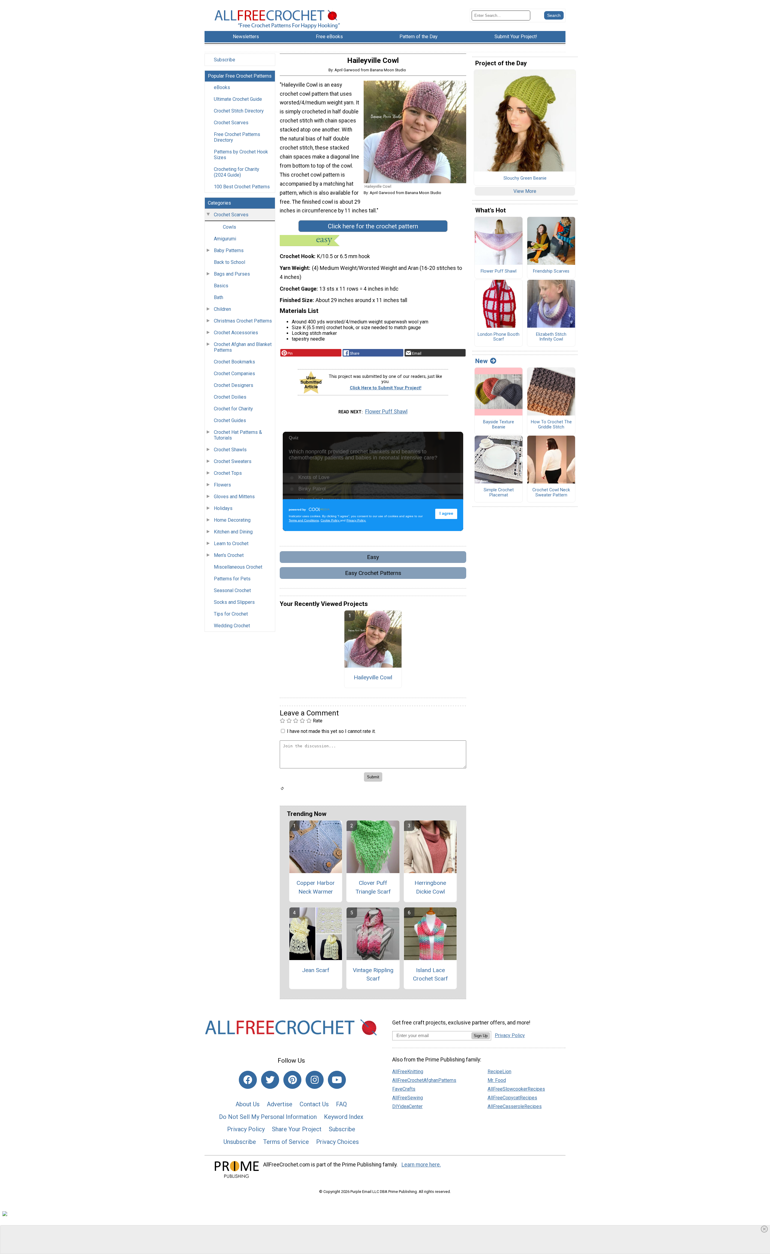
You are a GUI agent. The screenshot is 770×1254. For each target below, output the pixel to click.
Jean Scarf (315, 970)
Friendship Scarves (551, 271)
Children (222, 309)
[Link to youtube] (337, 1080)
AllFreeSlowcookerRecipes (516, 1089)
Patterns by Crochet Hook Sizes (241, 154)
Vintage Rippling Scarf (373, 974)
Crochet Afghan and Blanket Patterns (243, 347)
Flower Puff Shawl (386, 412)
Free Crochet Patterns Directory (237, 137)
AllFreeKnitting (407, 1071)
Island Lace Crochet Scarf (430, 974)
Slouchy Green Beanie (525, 178)
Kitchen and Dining (233, 532)
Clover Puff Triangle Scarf (373, 887)
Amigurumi (225, 239)
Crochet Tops (228, 473)
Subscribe (224, 60)
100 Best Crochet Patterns (242, 187)
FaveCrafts (403, 1089)
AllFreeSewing (407, 1098)
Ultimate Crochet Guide (238, 99)
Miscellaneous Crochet (238, 567)
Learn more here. (421, 1165)
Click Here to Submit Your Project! (385, 388)
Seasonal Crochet (232, 590)
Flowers (222, 485)
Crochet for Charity (233, 409)
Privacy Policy (246, 1129)
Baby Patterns (229, 250)
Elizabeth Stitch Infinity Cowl (551, 337)
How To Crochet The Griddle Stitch (551, 425)
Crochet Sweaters (232, 461)
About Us (248, 1104)
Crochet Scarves (231, 122)
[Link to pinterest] (292, 1080)
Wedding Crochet (232, 626)
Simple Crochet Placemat (499, 493)
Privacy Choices (337, 1141)
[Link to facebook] (248, 1080)
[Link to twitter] (270, 1080)
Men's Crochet (229, 555)
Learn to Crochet (231, 543)
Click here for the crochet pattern (373, 226)
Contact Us (314, 1104)
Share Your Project (297, 1129)
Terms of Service (286, 1141)
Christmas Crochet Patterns (243, 321)
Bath (218, 297)
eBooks (222, 87)
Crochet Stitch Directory (239, 111)
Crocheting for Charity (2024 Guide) (236, 172)
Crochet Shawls (230, 449)
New (481, 361)
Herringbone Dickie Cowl (430, 887)
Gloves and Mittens (234, 496)
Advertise (279, 1104)
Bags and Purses (232, 274)
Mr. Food (497, 1080)
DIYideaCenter (407, 1106)
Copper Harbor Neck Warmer (316, 887)
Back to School (229, 262)
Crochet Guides (230, 420)
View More (524, 191)
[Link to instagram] (315, 1080)
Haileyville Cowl (373, 677)
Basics (221, 286)
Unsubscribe (239, 1141)
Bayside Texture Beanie (498, 425)
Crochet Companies (234, 373)
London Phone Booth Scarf (498, 337)
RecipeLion (499, 1071)
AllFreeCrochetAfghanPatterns (424, 1080)
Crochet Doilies (230, 397)
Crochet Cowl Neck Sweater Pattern (551, 493)
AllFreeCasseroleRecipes (515, 1106)
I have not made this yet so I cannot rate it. (331, 731)
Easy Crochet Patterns (373, 573)
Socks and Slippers (234, 602)
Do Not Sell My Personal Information (268, 1116)
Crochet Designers (233, 385)
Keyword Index (343, 1116)
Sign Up (481, 1035)
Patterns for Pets (232, 579)
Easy (373, 557)
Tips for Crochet (231, 614)
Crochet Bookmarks (234, 362)
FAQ (341, 1104)
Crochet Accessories (236, 332)
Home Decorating (232, 520)
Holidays (223, 508)
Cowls (229, 227)
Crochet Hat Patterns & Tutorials (238, 435)
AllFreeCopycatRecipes (512, 1098)
